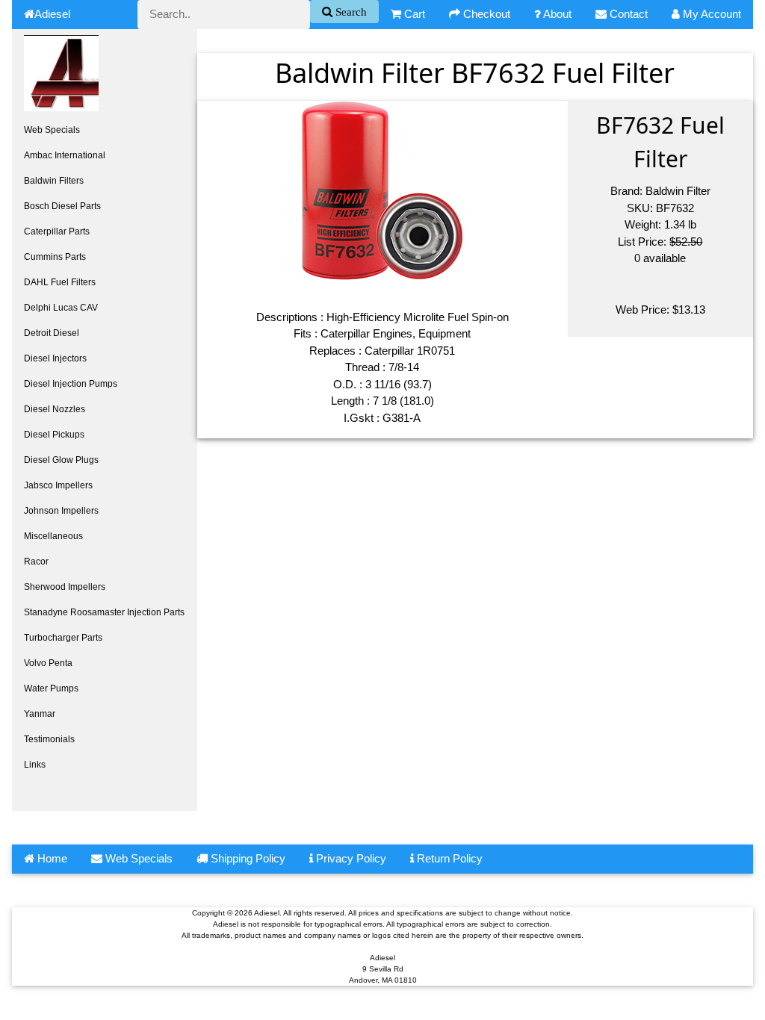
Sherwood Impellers (64, 587)
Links (35, 764)
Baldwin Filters (54, 180)
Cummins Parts (55, 257)
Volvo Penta (48, 663)
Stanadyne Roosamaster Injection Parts (104, 612)
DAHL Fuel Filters (60, 282)
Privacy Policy (349, 858)
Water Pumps (51, 688)
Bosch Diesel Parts (62, 206)
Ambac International (64, 155)
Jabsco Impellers (58, 485)
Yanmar (39, 714)
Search (349, 11)
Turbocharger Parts (63, 637)
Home (50, 858)
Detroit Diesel (51, 333)
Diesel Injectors (55, 358)
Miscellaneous (53, 536)
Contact (627, 13)
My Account (710, 13)
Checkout (485, 13)
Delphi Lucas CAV (61, 307)
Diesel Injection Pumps (70, 384)
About (556, 13)
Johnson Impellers (61, 511)
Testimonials (49, 739)
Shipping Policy (246, 858)
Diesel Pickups (54, 434)
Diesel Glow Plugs (61, 460)
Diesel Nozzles (54, 409)
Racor (36, 561)
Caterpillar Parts (57, 231)
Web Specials (52, 130)
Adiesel (52, 13)
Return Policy (448, 858)
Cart (413, 13)
